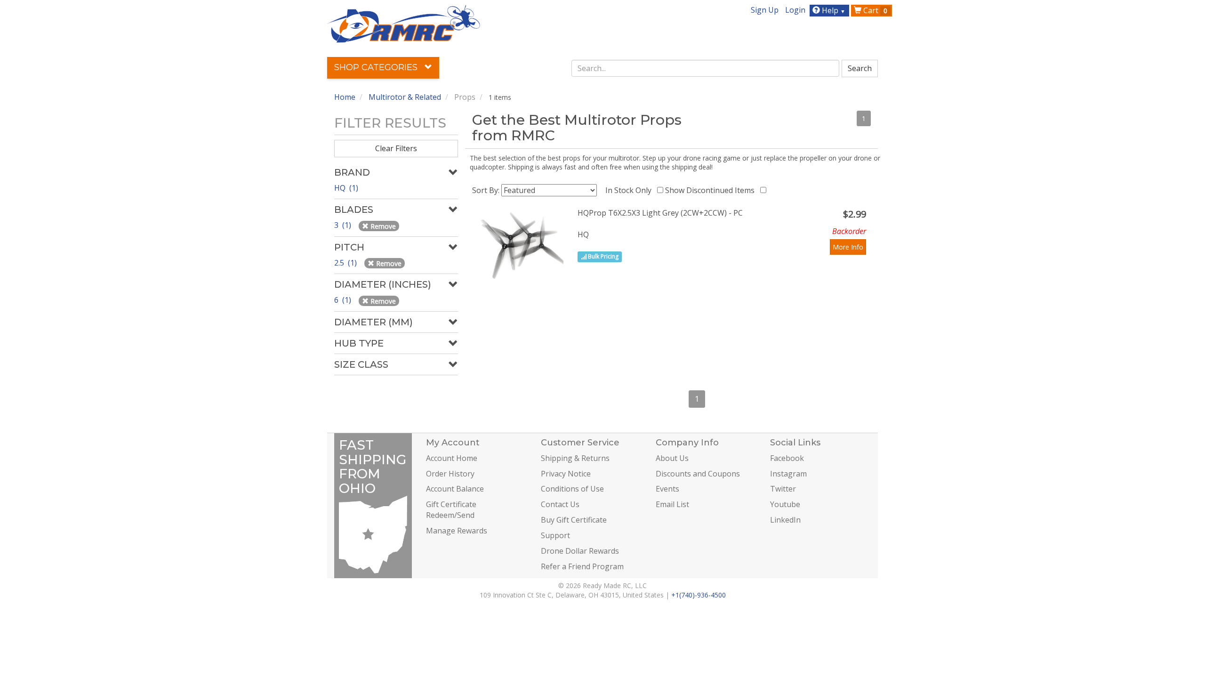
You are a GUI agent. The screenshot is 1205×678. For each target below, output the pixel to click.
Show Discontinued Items (711, 190)
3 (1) (343, 225)
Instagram (788, 473)
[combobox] (705, 68)
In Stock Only (630, 190)
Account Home (451, 458)
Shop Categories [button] (377, 67)
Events (667, 489)
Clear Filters (396, 148)
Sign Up (765, 10)
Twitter (783, 489)
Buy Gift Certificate (574, 520)
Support (555, 535)
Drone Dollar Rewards (580, 551)
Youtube (785, 504)
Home (344, 97)
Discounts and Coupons (698, 473)
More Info (848, 246)
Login (795, 10)
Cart (874, 10)
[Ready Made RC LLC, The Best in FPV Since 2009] (403, 23)
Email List (672, 504)
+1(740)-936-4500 (698, 594)
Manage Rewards (456, 530)
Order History (450, 473)
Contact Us (560, 504)
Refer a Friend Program (582, 566)
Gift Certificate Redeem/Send (451, 509)
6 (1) (343, 300)
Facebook (787, 458)
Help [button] (832, 10)
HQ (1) (346, 188)
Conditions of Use (572, 489)
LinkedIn (785, 520)
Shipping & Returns (575, 458)
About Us (672, 458)
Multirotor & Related (405, 97)
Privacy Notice (566, 473)
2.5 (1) (346, 263)
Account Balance (455, 489)
